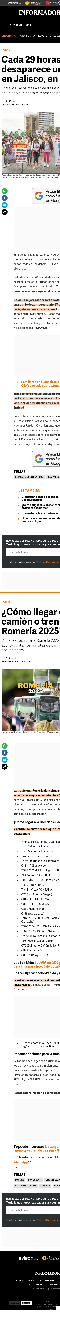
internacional (47, 1280)
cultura (54, 1284)
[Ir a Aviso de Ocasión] (28, 1255)
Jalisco (6, 50)
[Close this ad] (58, 1308)
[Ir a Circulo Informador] (31, 1)
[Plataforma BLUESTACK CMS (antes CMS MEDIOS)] (26, 1302)
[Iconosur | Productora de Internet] (14, 1302)
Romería (19, 1180)
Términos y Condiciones (46, 562)
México (31, 1280)
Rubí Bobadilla (12, 101)
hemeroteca (39, 1289)
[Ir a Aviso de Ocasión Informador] (14, 1)
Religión (45, 1186)
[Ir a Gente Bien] (50, 1)
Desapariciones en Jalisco (29, 477)
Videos (17, 25)
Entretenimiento (36, 1284)
